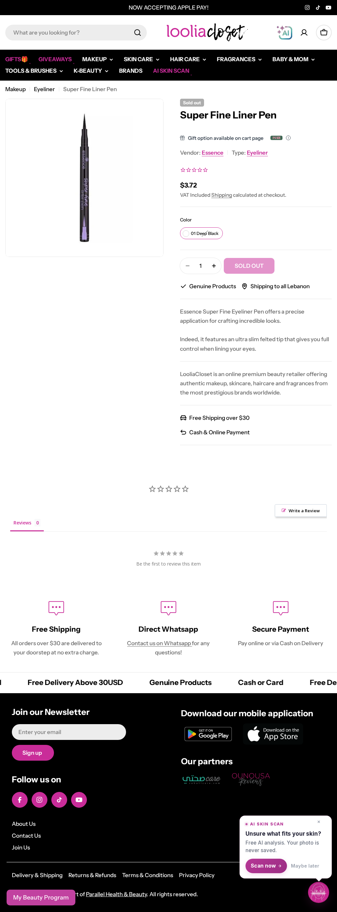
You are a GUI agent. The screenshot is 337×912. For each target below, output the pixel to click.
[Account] (304, 33)
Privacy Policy (197, 875)
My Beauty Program (41, 897)
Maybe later (305, 866)
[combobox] (76, 32)
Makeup (15, 89)
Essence (212, 152)
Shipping (221, 195)
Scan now (263, 866)
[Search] (138, 33)
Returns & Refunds (92, 875)
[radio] (201, 233)
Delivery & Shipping (37, 875)
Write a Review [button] (304, 511)
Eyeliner (44, 89)
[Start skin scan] (318, 892)
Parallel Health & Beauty (116, 894)
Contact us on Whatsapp (159, 643)
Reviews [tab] (22, 522)
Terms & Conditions (147, 875)
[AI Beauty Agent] (284, 32)
